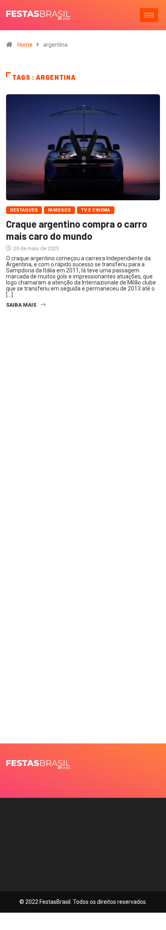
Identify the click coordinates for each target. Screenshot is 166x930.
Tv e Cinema (95, 210)
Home (25, 45)
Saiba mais (21, 305)
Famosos (59, 210)
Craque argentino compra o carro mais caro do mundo (76, 230)
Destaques (24, 210)
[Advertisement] (83, 448)
